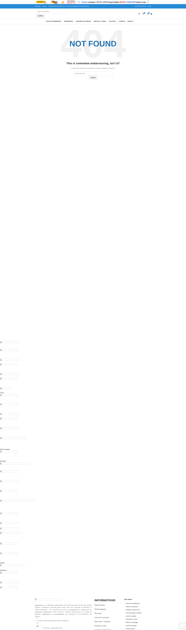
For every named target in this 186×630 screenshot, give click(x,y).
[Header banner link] (93, 2)
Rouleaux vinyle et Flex (133, 610)
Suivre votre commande (102, 617)
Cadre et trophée (131, 616)
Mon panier (98, 613)
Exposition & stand (131, 619)
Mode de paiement (100, 609)
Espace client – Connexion (102, 621)
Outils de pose (130, 629)
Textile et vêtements (132, 606)
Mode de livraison (100, 605)
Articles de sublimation (133, 603)
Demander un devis (100, 626)
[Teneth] (58, 468)
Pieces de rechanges (132, 622)
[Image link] (48, 601)
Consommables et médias (133, 613)
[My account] (139, 14)
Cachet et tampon (131, 625)
